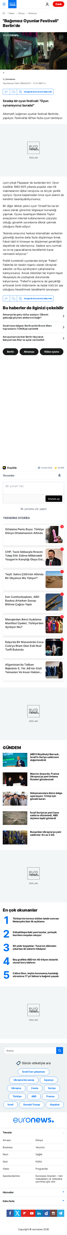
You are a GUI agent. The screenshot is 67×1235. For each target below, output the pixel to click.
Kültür (39, 1161)
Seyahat (54, 1104)
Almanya (32, 13)
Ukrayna (16, 1088)
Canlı (58, 4)
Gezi (5, 1161)
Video (6, 1168)
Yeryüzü (40, 1147)
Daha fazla (8, 1201)
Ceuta (34, 1088)
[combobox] (33, 1050)
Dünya (21, 13)
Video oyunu (51, 351)
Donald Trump (31, 1104)
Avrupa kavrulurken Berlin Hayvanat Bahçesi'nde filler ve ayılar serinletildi (23, 338)
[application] (33, 51)
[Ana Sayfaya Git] (12, 4)
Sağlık (39, 1154)
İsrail (10, 1104)
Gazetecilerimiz (11, 1175)
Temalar (7, 1132)
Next (5, 1154)
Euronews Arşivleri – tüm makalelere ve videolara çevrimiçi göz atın (49, 1178)
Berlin (10, 351)
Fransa (50, 1096)
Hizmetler (8, 1192)
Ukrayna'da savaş (24, 1079)
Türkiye (17, 1096)
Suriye (52, 1088)
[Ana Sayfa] (4, 13)
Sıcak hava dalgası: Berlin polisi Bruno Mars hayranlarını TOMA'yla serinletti (27, 327)
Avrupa (7, 1140)
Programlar (42, 1168)
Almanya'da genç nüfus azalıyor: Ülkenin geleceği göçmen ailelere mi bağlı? (25, 316)
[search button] (59, 1050)
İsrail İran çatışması (33, 1071)
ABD (33, 1096)
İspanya (48, 1079)
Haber (11, 13)
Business (8, 1147)
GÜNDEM (12, 747)
